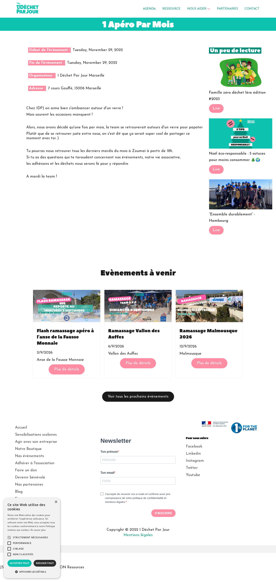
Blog (19, 492)
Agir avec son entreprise (36, 442)
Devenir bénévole (30, 477)
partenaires (227, 8)
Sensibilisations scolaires (36, 435)
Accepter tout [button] (19, 563)
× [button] (55, 502)
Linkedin (193, 454)
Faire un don (26, 470)
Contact (252, 8)
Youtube (193, 475)
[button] (198, 9)
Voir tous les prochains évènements (138, 397)
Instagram (195, 461)
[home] (27, 9)
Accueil (21, 427)
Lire (216, 108)
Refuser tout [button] (45, 563)
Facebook (194, 446)
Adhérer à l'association (34, 463)
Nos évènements (29, 456)
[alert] (32, 538)
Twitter (192, 468)
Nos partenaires (29, 485)
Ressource (171, 8)
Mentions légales (138, 535)
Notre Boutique (28, 449)
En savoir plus (38, 530)
